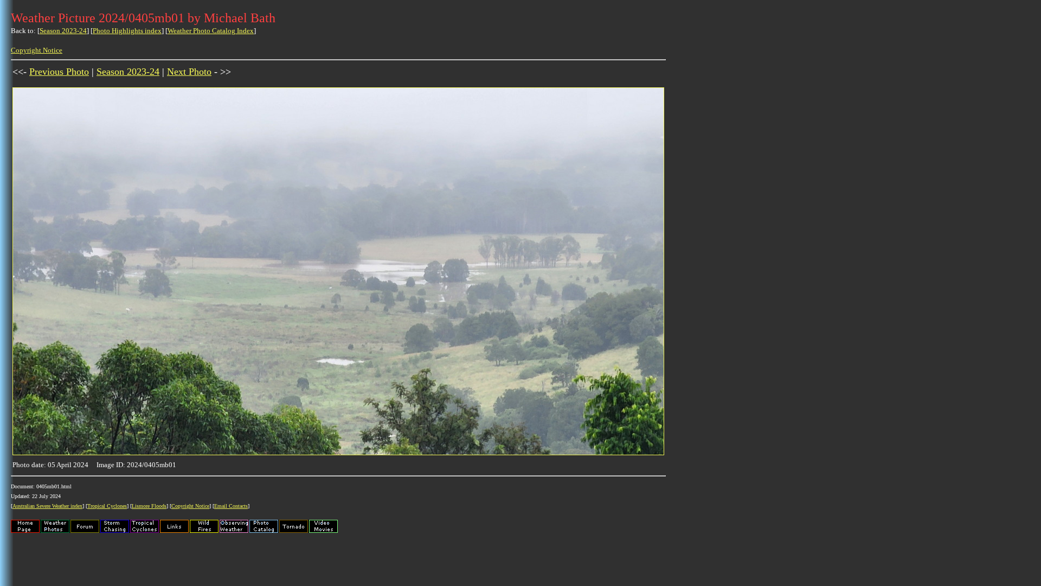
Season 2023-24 (63, 31)
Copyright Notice (36, 50)
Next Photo (189, 71)
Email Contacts (231, 506)
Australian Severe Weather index (47, 506)
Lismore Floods (149, 506)
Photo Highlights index (127, 31)
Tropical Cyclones (107, 506)
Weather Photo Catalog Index (211, 31)
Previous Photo (59, 71)
